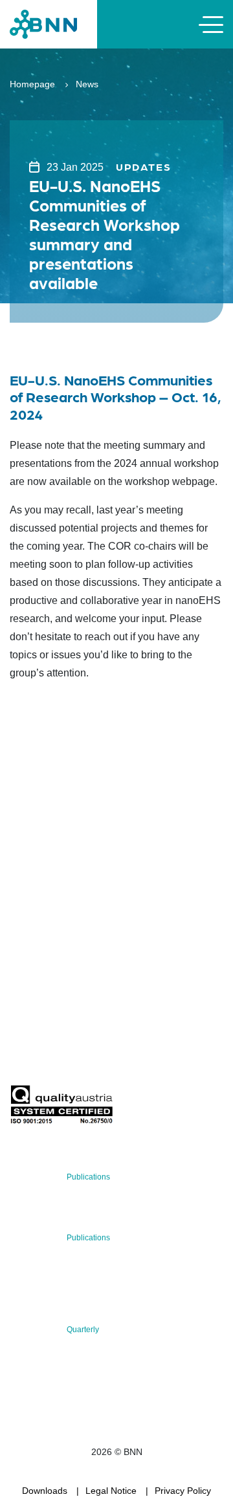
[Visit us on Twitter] (24, 956)
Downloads (44, 1490)
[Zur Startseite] (43, 23)
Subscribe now (86, 1054)
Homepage (32, 84)
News (87, 84)
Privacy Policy (183, 1490)
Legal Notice (111, 1490)
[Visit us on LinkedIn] (65, 956)
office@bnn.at (38, 922)
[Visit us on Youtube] (107, 956)
